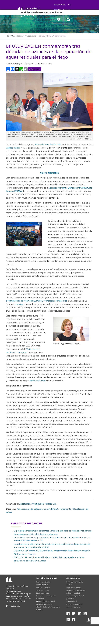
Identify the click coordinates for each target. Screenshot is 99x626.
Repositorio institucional (45, 601)
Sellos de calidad (73, 593)
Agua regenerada (25, 509)
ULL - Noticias (17, 36)
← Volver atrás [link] (34, 69)
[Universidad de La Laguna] (29, 15)
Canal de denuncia (73, 607)
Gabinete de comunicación (48, 12)
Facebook (68, 613)
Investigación (37, 504)
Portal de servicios (43, 588)
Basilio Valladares (38, 381)
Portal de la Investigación (46, 596)
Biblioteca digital (42, 593)
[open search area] (68, 20)
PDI (69, 5)
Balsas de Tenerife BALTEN (46, 509)
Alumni (69, 585)
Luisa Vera (18, 304)
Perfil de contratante (74, 582)
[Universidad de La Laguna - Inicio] (28, 9)
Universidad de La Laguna (9, 580)
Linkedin (68, 619)
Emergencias (14, 606)
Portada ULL (50, 504)
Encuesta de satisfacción (75, 590)
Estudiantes (59, 5)
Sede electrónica (42, 590)
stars (24, 614)
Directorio (40, 599)
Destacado (31, 36)
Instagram (80, 613)
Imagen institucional (74, 604)
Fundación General (73, 588)
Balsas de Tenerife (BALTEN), (48, 144)
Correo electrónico (43, 582)
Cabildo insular (13, 148)
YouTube (85, 613)
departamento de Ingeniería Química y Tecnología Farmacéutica (36, 301)
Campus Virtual (42, 585)
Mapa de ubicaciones (44, 604)
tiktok (74, 619)
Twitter (74, 613)
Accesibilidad (71, 601)
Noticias (25, 12)
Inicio (8, 35)
